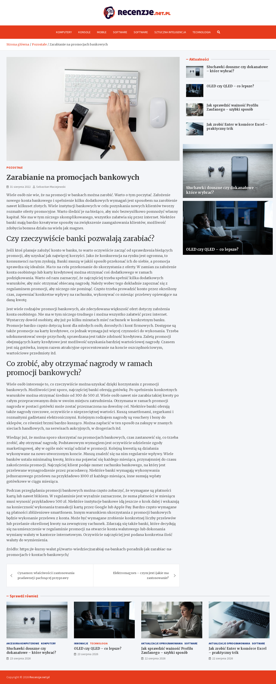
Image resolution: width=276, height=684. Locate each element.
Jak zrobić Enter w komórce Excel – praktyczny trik (238, 650)
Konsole (84, 32)
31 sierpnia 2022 (20, 187)
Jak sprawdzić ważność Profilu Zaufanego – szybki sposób (232, 107)
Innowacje (81, 643)
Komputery (64, 32)
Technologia (202, 32)
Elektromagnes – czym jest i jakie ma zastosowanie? (141, 575)
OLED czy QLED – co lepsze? (230, 86)
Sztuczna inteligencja (170, 32)
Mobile (102, 32)
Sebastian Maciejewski (51, 187)
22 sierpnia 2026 (155, 658)
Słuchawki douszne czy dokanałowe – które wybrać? (31, 650)
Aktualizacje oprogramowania (162, 643)
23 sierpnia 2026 (20, 658)
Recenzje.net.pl (40, 677)
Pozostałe (14, 167)
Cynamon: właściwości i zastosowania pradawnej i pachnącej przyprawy (45, 575)
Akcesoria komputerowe (22, 643)
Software (120, 32)
